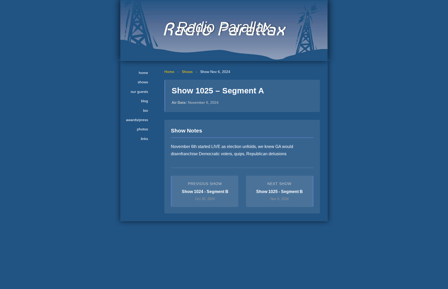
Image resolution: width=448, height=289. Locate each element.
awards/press (137, 120)
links (144, 139)
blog (144, 101)
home (143, 73)
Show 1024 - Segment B (205, 191)
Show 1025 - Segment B (279, 191)
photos (142, 129)
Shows (187, 72)
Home (169, 72)
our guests (139, 92)
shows (143, 82)
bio (145, 110)
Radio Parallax (224, 27)
